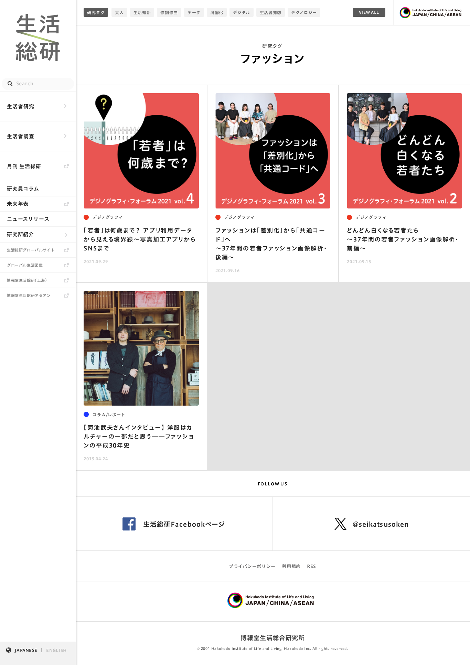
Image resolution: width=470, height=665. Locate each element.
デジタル (241, 12)
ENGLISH (56, 650)
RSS (311, 566)
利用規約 (291, 566)
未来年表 (18, 203)
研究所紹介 (20, 234)
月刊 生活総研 (24, 166)
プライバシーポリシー (252, 566)
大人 (119, 12)
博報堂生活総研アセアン (29, 295)
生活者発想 (270, 12)
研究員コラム (23, 188)
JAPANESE (26, 650)
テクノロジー (304, 12)
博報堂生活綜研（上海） (27, 280)
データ (194, 12)
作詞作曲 (169, 12)
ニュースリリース (28, 219)
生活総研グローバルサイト (31, 250)
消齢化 (216, 12)
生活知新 (142, 12)
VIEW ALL (369, 12)
